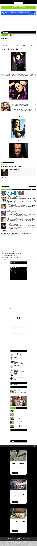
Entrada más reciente (5, 186)
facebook (30, 189)
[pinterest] (17, 1)
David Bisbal (15, 373)
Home (2, 36)
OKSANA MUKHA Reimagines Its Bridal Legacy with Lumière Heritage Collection (18, 390)
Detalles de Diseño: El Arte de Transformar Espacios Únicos (18, 523)
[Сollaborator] (18, 13)
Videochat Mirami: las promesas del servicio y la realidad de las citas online (18, 494)
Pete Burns (5, 36)
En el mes (18, 408)
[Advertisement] (18, 22)
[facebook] (13, 1)
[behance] (21, 1)
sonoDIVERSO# (11, 162)
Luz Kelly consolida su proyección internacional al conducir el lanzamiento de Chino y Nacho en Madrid (19, 259)
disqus (18, 189)
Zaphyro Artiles (9, 203)
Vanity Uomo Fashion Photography (19, 377)
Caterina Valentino (19, 233)
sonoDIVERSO (10, 36)
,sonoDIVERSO (7, 40)
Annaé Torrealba (13, 231)
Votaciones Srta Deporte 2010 (20, 421)
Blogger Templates (26, 538)
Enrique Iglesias (27, 233)
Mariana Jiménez (10, 210)
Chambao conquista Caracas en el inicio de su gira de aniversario (12, 257)
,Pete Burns (3, 40)
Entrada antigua (32, 186)
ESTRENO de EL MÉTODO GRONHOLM (14, 196)
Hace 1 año (23, 408)
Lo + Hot (13, 408)
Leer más (14, 472)
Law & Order (9, 223)
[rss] (19, 1)
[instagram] (23, 1)
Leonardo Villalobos (22, 231)
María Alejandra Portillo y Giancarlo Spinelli (14, 217)
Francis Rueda (15, 353)
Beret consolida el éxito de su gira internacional (9, 255)
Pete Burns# (6, 162)
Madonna (3, 231)
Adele (13, 233)
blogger (6, 189)
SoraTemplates (14, 538)
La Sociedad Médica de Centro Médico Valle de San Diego (19, 369)
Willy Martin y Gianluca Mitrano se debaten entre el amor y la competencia (14, 251)
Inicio (12, 275)
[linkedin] (19, 278)
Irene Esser (15, 357)
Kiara (7, 231)
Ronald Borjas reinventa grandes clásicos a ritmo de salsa (11, 253)
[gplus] (17, 278)
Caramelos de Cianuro (6, 233)
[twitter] (15, 1)
